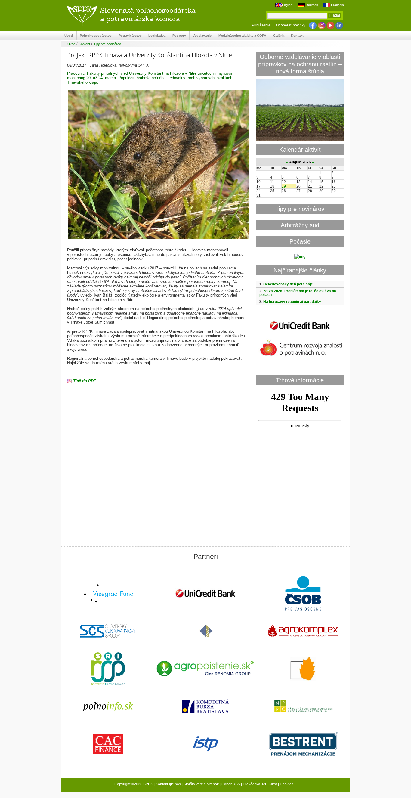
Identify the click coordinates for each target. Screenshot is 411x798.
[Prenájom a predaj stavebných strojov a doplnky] (303, 744)
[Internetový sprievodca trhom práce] (205, 744)
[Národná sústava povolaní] (108, 669)
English (287, 5)
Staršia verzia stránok (201, 784)
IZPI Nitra (269, 784)
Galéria (277, 36)
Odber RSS (230, 784)
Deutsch (311, 5)
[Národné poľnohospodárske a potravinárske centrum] (303, 707)
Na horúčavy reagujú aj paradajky (292, 301)
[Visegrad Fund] (108, 594)
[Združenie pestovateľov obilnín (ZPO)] (303, 669)
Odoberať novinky (290, 25)
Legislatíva (155, 36)
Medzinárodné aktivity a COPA (240, 36)
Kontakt (296, 36)
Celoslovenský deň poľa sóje (288, 284)
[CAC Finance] (108, 744)
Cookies (286, 784)
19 (284, 186)
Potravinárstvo (128, 36)
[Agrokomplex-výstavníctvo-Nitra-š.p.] (303, 632)
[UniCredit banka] (300, 331)
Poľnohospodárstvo (94, 36)
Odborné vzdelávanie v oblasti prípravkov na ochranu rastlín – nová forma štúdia (300, 64)
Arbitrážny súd (300, 225)
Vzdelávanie (201, 36)
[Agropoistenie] (205, 669)
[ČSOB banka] (303, 594)
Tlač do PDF (84, 381)
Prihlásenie (261, 25)
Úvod (67, 36)
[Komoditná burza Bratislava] (205, 707)
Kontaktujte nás (168, 784)
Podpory (177, 36)
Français (337, 5)
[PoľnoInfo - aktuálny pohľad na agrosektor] (108, 707)
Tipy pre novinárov (107, 44)
